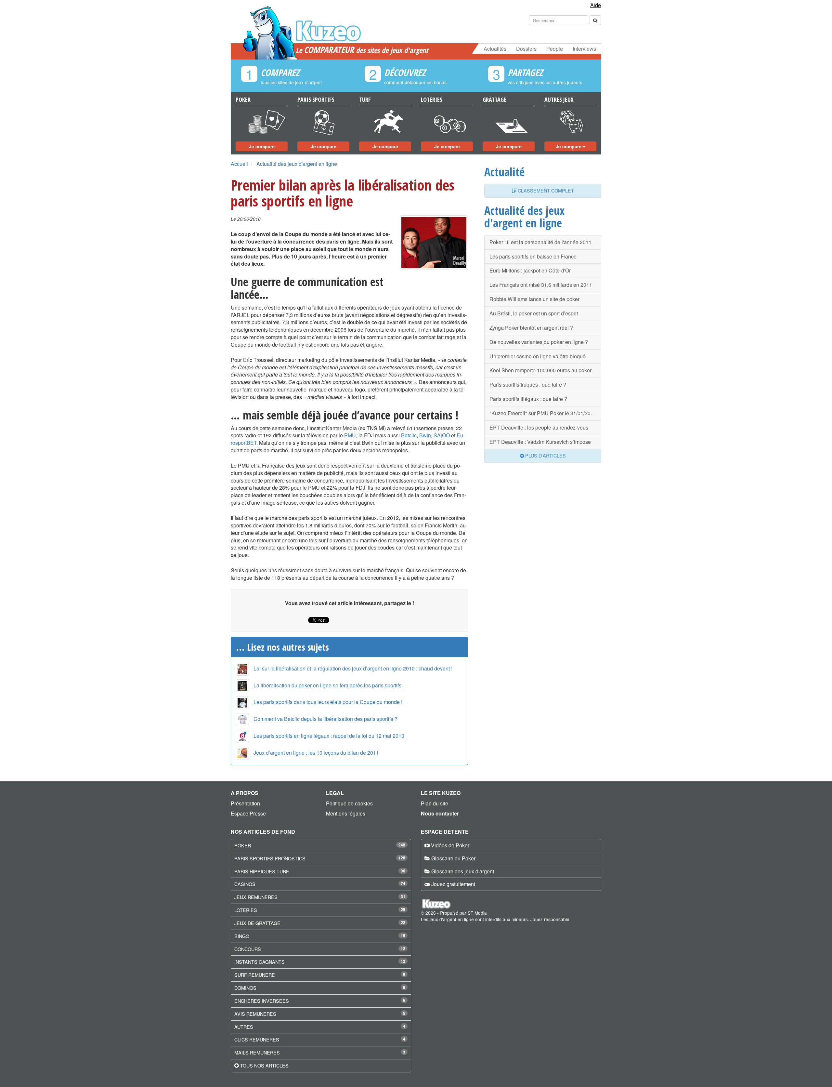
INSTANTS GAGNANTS (259, 961)
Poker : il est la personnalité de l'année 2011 (540, 242)
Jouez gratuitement (453, 884)
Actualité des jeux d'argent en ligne (296, 163)
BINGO (241, 936)
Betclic (409, 435)
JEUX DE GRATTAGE (257, 923)
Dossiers (526, 48)
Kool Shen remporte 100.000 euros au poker (540, 370)
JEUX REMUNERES (256, 897)
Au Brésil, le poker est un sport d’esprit (533, 313)
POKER (242, 845)
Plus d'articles (545, 455)
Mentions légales (345, 813)
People (554, 48)
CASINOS (244, 884)
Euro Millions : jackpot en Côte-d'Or (530, 270)
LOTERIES (245, 910)
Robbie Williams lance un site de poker (534, 299)
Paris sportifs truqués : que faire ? (527, 384)
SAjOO (442, 435)
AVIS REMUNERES (255, 1013)
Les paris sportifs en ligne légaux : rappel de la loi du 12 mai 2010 (329, 735)
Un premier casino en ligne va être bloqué (537, 356)
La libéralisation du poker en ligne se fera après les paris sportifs (327, 685)
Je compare (262, 146)
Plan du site (434, 803)
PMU (350, 435)
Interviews (584, 48)
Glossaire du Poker (453, 858)
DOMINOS (245, 987)
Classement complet (545, 190)
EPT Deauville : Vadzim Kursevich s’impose (540, 441)
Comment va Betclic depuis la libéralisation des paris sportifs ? (325, 718)
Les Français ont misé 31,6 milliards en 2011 (540, 284)
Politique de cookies (349, 803)
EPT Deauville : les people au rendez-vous (538, 427)
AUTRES (243, 1026)
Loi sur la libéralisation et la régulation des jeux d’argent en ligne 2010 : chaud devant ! (353, 668)
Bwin (425, 435)
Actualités (495, 48)
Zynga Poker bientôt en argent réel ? (531, 327)
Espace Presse (248, 813)
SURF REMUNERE (254, 974)
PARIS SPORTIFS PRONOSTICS (270, 858)
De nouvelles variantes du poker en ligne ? (538, 342)
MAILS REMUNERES (257, 1052)
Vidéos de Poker (450, 845)
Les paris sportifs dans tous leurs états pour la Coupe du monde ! (328, 702)
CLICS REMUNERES (256, 1039)
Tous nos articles (264, 1065)
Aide (595, 5)
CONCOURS (247, 949)
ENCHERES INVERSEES (261, 1000)
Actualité (504, 171)
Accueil (239, 163)
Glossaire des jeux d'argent (462, 871)
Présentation (245, 803)
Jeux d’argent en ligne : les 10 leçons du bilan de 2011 (316, 752)
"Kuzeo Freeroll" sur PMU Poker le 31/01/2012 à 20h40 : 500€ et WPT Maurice (545, 413)
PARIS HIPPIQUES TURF (261, 871)
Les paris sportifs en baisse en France (533, 256)
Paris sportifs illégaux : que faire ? (528, 399)
